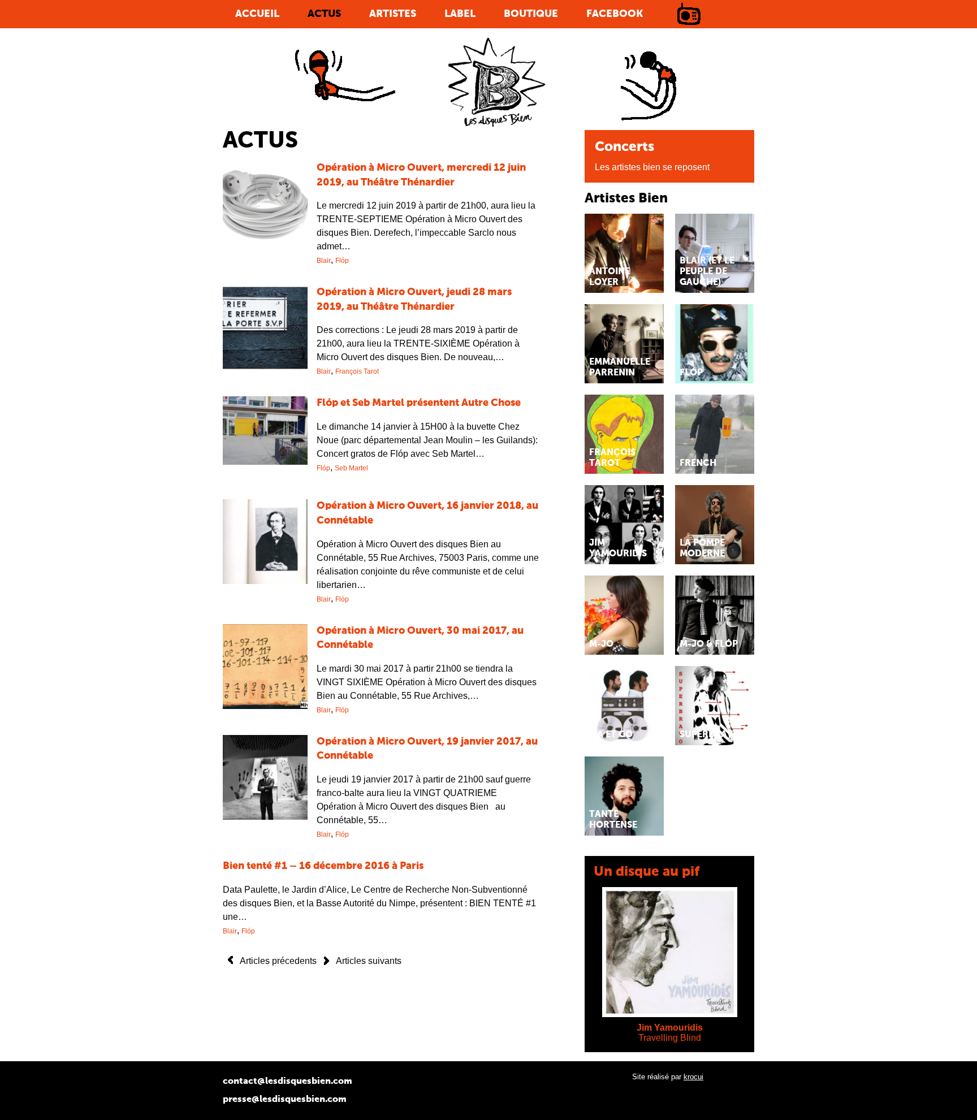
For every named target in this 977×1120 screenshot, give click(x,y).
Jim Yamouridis (618, 549)
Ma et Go (611, 735)
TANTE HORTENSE (613, 820)
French (698, 463)
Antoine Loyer (609, 277)
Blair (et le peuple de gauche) (707, 272)
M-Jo (601, 644)
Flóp (342, 261)
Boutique (531, 14)
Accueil (257, 14)
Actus (324, 14)
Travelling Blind (669, 1038)
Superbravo (710, 735)
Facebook (614, 14)
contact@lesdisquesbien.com (287, 1081)
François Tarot (357, 371)
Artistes (392, 14)
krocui (693, 1077)
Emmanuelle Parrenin (619, 368)
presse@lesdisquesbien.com (285, 1099)
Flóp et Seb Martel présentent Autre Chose (419, 403)
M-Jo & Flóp (709, 644)
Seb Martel (351, 468)
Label (459, 14)
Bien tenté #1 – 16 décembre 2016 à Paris (323, 866)
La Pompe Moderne (702, 549)
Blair (324, 261)
